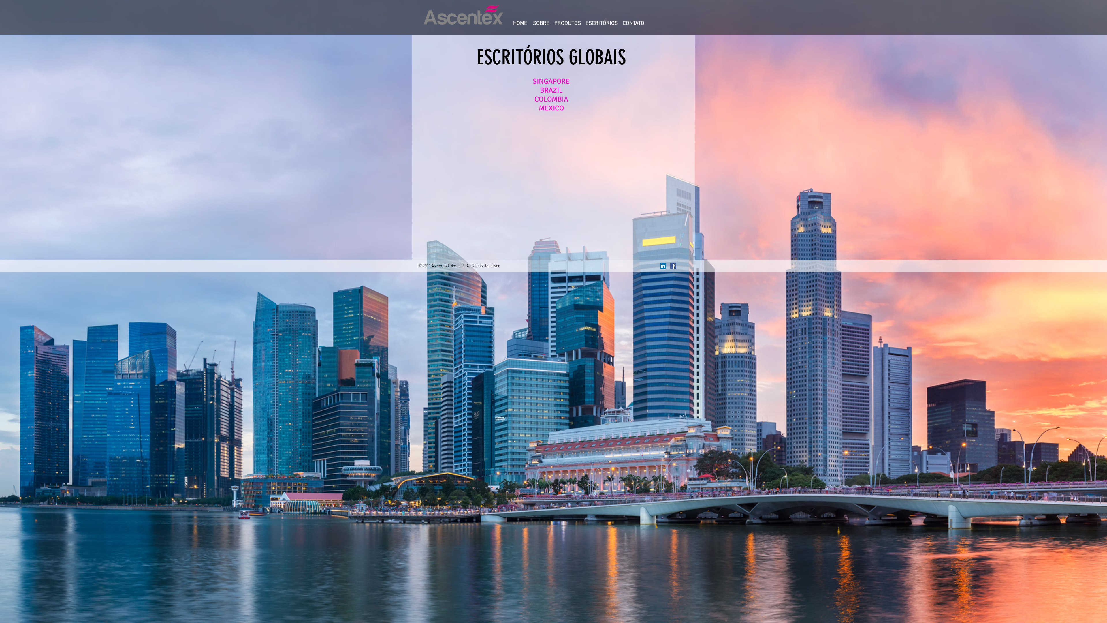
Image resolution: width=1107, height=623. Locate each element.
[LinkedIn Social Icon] (663, 266)
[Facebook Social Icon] (673, 266)
